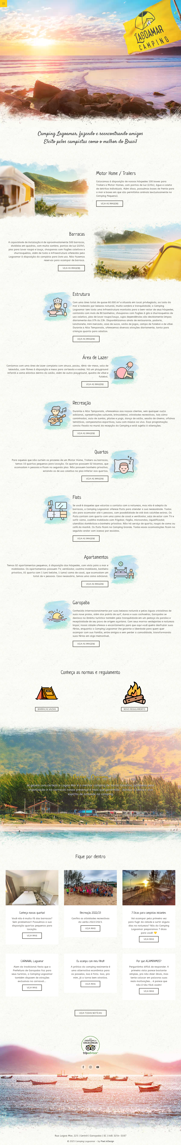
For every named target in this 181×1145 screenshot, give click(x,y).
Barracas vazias (47, 709)
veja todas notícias (90, 1013)
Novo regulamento (134, 709)
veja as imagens (109, 203)
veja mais (32, 935)
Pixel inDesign (107, 1141)
